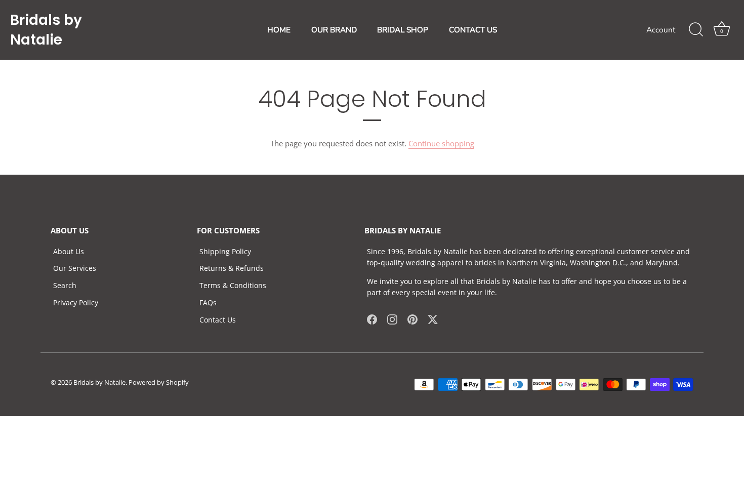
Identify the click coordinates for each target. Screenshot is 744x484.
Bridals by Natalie (46, 30)
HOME (279, 30)
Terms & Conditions (232, 285)
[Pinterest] (412, 319)
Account (660, 30)
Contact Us (217, 320)
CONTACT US (473, 30)
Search (64, 285)
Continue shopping (441, 143)
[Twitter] (433, 319)
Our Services (74, 268)
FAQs (208, 302)
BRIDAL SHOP (402, 30)
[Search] (696, 30)
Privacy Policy (75, 302)
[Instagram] (392, 319)
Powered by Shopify (159, 382)
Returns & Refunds (231, 268)
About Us (68, 251)
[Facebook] (372, 319)
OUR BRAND (334, 30)
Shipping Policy (225, 251)
